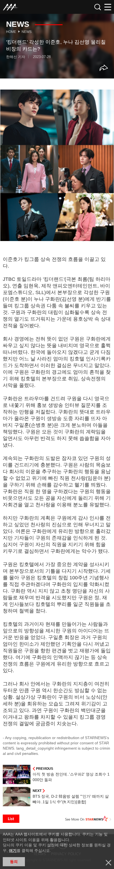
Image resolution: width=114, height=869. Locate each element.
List (11, 819)
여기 (13, 850)
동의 (14, 861)
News (27, 32)
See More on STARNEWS (88, 819)
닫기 (108, 862)
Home (11, 32)
